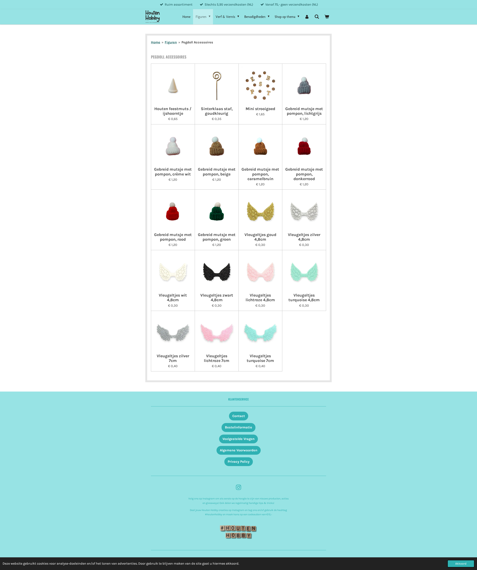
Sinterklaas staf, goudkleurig (217, 111)
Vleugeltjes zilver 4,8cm (304, 237)
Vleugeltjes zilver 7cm (173, 358)
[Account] (307, 16)
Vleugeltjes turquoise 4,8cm (304, 297)
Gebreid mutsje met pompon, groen (217, 237)
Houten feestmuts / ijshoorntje (172, 111)
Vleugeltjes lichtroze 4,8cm (260, 297)
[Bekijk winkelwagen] (327, 16)
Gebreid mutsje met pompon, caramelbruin (260, 174)
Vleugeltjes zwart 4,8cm (216, 297)
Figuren (171, 42)
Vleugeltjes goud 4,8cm (260, 237)
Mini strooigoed (260, 108)
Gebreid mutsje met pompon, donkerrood (304, 174)
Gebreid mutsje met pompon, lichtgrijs (304, 111)
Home (155, 42)
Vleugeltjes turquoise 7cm (260, 358)
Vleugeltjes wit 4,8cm (173, 297)
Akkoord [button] (461, 563)
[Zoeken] (317, 16)
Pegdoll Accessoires (197, 42)
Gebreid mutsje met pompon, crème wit (173, 171)
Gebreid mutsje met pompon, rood (173, 237)
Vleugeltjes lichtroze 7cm (216, 358)
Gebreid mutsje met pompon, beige (217, 171)
